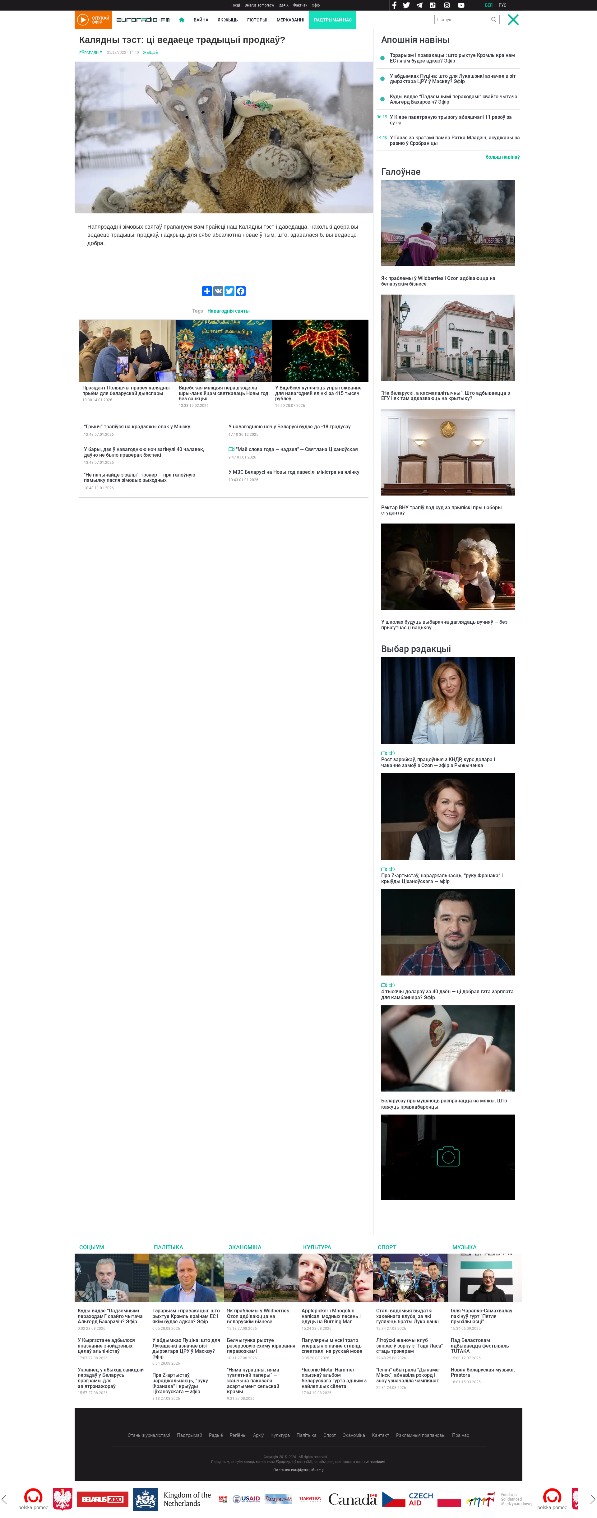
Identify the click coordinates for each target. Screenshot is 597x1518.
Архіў (258, 1435)
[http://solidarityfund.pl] (465, 1499)
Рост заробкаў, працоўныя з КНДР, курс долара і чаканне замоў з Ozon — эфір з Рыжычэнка (438, 762)
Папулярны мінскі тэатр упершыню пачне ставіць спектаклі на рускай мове (332, 1345)
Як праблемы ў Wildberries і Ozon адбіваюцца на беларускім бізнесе (438, 281)
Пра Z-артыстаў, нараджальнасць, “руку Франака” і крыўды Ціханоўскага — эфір (442, 878)
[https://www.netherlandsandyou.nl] (139, 1499)
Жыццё (150, 52)
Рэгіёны (238, 1435)
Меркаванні (290, 19)
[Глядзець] (231, 449)
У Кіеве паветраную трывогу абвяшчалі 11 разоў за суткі (451, 120)
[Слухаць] (392, 753)
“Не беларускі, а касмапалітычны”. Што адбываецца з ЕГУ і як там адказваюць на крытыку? (445, 396)
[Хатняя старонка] (143, 20)
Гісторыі (257, 19)
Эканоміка (245, 1247)
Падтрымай (189, 1435)
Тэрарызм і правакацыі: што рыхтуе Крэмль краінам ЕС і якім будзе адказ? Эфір (452, 58)
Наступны (592, 1499)
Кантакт (380, 1435)
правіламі (377, 1462)
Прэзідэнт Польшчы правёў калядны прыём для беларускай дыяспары (126, 390)
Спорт (387, 1247)
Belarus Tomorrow (259, 5)
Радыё (216, 1435)
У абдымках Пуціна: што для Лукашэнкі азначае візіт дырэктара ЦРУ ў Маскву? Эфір (453, 79)
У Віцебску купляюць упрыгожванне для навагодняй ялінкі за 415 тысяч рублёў (318, 393)
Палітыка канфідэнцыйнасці (298, 1470)
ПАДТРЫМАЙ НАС (333, 19)
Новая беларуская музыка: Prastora (483, 1372)
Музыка (464, 1247)
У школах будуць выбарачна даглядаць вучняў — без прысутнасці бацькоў (444, 625)
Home (181, 19)
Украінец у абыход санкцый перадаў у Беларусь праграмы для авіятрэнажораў (111, 1378)
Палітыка (168, 1247)
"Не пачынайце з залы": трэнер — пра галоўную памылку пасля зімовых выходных (139, 477)
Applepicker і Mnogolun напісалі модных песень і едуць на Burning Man (331, 1316)
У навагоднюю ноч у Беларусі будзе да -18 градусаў (290, 427)
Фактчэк (300, 5)
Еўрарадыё (90, 53)
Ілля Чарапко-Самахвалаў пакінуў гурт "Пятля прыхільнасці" (481, 1316)
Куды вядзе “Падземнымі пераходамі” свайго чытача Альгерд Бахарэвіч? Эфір (453, 99)
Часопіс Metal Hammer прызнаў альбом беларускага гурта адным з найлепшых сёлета (334, 1378)
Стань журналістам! (149, 1435)
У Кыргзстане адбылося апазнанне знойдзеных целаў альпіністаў (106, 1345)
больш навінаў (503, 157)
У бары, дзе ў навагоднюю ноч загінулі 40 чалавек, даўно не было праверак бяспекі (144, 452)
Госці (235, 5)
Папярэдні (4, 1499)
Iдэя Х (284, 5)
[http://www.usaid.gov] (212, 1499)
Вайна (201, 19)
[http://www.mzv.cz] (276, 1499)
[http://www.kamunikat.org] (244, 1499)
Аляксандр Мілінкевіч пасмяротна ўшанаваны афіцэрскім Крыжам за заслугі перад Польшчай (445, 1210)
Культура (317, 1247)
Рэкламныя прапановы (420, 1435)
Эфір (316, 5)
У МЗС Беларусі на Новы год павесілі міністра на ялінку (294, 472)
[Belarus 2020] (68, 1499)
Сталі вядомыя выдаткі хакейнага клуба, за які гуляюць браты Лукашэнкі (407, 1316)
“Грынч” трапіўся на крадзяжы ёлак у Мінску (137, 427)
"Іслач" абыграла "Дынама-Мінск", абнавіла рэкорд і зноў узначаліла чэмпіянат (408, 1375)
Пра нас (460, 1435)
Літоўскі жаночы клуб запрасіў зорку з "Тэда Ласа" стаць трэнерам (409, 1345)
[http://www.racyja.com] (189, 1499)
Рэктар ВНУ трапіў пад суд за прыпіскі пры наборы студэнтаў (441, 510)
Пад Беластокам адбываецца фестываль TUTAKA (480, 1345)
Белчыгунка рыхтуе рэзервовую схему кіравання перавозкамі (261, 1345)
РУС (503, 5)
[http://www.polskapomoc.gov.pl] (518, 1499)
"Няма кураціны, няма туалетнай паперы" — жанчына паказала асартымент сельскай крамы (253, 1381)
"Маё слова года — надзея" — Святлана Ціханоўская (297, 449)
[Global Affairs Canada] (318, 1499)
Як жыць (228, 19)
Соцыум (91, 1247)
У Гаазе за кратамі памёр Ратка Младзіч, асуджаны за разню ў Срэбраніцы (455, 140)
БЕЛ (489, 5)
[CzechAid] (373, 1499)
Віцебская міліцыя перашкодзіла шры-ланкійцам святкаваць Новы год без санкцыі (223, 393)
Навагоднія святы (228, 311)
